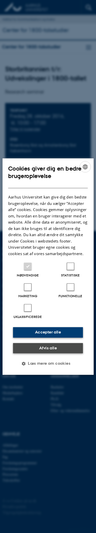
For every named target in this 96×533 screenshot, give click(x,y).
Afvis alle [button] (48, 348)
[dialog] (47, 266)
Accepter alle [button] (48, 332)
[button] (48, 363)
